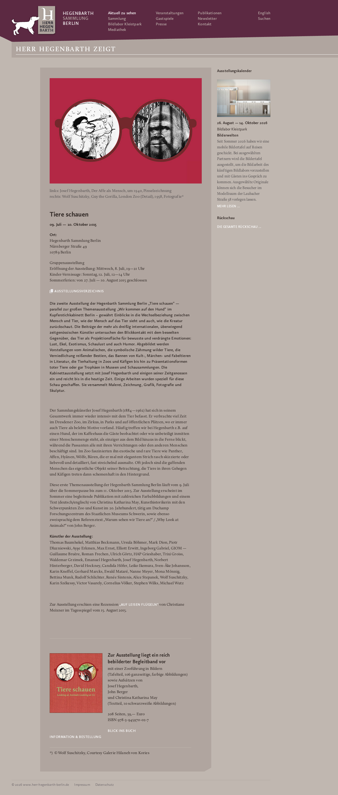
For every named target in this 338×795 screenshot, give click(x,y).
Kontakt (205, 24)
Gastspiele (165, 18)
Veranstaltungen (170, 13)
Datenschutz (104, 785)
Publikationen (210, 13)
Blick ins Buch (122, 731)
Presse (161, 24)
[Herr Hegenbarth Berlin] (34, 20)
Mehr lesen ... (228, 206)
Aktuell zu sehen (122, 13)
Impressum (82, 785)
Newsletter (207, 18)
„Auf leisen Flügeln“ (138, 604)
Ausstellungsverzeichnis (79, 291)
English (264, 13)
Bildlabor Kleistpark (125, 24)
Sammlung (117, 18)
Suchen (264, 18)
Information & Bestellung (75, 737)
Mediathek (117, 29)
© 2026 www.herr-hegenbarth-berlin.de (40, 785)
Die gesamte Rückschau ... (239, 227)
